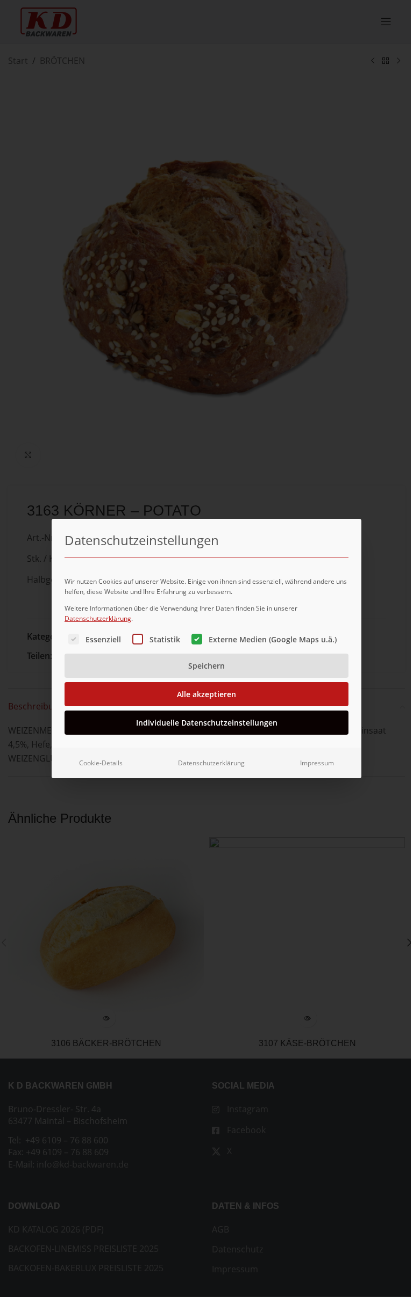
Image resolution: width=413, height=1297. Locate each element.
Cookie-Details (101, 762)
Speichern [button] (206, 666)
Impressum (317, 762)
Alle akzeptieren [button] (206, 694)
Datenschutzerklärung (98, 618)
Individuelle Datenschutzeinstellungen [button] (206, 723)
